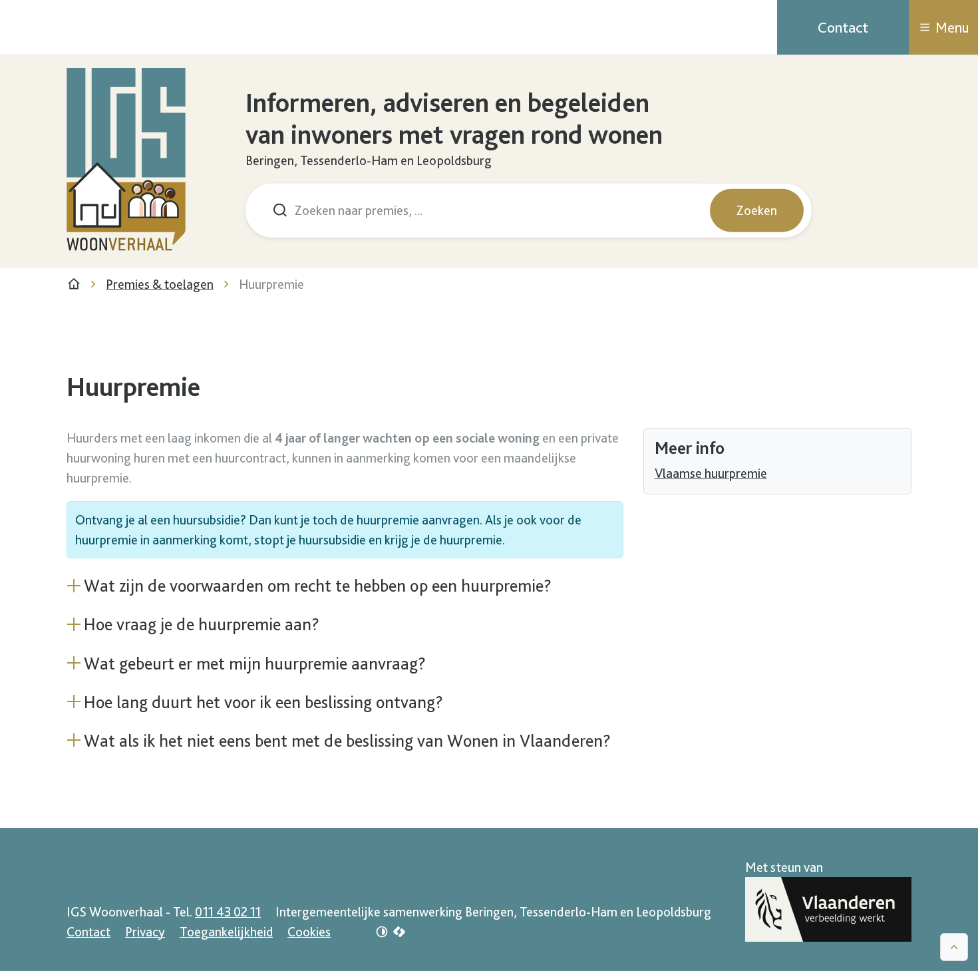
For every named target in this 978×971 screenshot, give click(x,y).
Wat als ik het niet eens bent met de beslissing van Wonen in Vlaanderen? (347, 740)
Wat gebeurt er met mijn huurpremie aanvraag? (255, 663)
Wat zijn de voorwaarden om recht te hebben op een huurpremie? (318, 585)
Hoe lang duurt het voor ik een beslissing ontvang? (263, 701)
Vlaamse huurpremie (711, 473)
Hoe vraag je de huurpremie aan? (201, 624)
